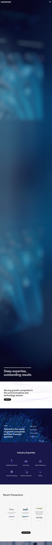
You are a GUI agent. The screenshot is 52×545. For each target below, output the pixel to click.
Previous (4, 514)
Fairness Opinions (34, 433)
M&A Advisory (33, 426)
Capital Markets (33, 429)
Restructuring (33, 436)
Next (48, 514)
